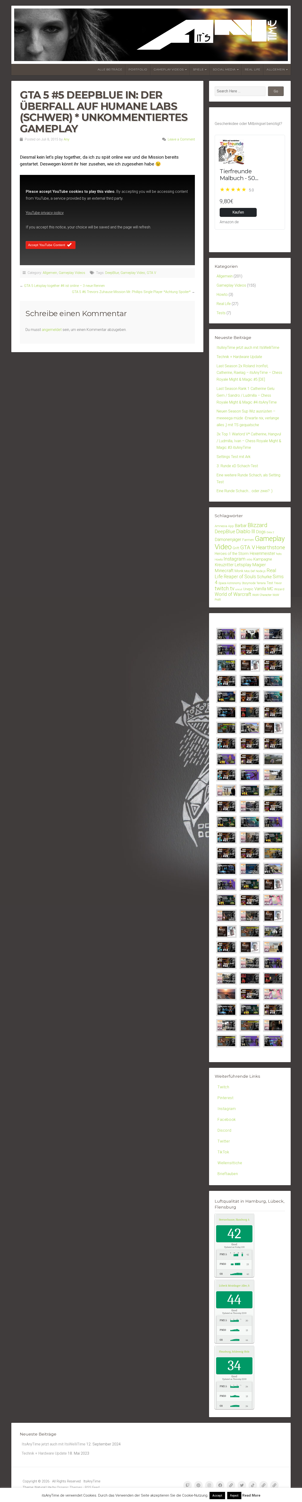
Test (270, 583)
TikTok (223, 1152)
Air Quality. (240, 1219)
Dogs (261, 531)
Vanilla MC (263, 588)
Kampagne (262, 559)
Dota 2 (270, 532)
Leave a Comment (181, 139)
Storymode (249, 583)
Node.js (261, 571)
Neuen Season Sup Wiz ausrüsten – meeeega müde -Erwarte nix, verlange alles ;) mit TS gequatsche (248, 418)
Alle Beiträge (110, 69)
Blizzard (257, 525)
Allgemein (276, 69)
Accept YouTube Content (46, 245)
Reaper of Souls (240, 576)
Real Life (252, 69)
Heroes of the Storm (232, 553)
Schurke (264, 576)
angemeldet (52, 329)
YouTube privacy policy (45, 212)
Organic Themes (69, 1487)
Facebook (227, 1119)
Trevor (278, 583)
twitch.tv (224, 588)
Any (66, 139)
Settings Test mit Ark (234, 456)
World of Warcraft (233, 594)
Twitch (223, 1087)
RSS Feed (92, 1487)
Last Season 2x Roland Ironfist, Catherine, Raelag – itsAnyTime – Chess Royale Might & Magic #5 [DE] (249, 373)
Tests (221, 313)
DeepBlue (112, 273)
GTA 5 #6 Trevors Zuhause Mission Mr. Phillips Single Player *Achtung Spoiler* (131, 292)
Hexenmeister (262, 553)
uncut (238, 589)
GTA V (151, 273)
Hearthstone (270, 547)
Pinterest (225, 1098)
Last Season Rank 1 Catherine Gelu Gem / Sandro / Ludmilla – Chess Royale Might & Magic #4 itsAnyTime (247, 395)
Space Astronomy (229, 583)
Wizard (279, 589)
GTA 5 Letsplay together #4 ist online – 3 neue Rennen (64, 286)
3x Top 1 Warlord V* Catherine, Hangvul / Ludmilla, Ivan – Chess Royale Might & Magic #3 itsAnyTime (249, 441)
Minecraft (224, 570)
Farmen (248, 540)
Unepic (248, 589)
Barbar (241, 525)
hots (279, 554)
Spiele (198, 69)
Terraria (261, 583)
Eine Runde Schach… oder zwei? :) (245, 491)
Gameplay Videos (169, 69)
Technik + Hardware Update (239, 357)
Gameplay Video (133, 273)
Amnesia (221, 526)
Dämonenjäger (228, 539)
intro (249, 559)
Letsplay (243, 564)
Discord (224, 1130)
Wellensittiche (230, 1163)
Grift (236, 548)
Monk (239, 571)
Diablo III (245, 531)
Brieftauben (228, 1174)
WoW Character (262, 595)
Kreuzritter (224, 564)
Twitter (224, 1141)
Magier (259, 564)
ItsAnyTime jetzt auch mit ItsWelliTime (248, 347)
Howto (222, 294)
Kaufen (238, 212)
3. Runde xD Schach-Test (237, 466)
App (231, 526)
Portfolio (138, 69)
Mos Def (249, 571)
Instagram (235, 559)
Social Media (224, 69)
